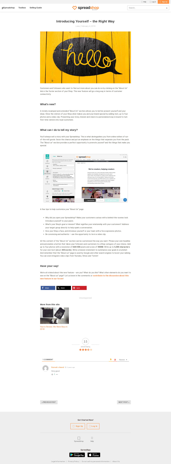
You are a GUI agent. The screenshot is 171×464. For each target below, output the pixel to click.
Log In (154, 2)
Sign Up (164, 2)
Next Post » (124, 402)
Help (144, 2)
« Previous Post (49, 402)
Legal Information (58, 461)
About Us (116, 461)
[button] (48, 288)
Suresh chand (57, 367)
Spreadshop (9, 8)
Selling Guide (36, 8)
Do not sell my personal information (96, 461)
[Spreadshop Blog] (85, 8)
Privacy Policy (73, 461)
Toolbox (22, 8)
